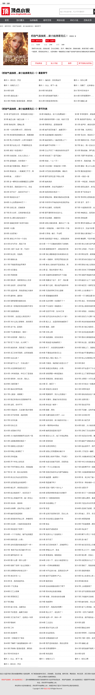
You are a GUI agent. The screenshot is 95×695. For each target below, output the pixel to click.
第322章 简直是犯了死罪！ (14, 529)
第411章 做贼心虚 (80, 101)
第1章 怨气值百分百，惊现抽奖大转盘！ (19, 114)
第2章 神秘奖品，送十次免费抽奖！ (53, 114)
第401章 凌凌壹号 (10, 633)
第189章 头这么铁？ (11, 358)
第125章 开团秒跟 (10, 275)
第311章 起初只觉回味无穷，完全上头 (53, 514)
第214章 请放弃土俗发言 (48, 389)
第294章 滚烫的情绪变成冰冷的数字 (53, 493)
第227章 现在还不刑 (82, 405)
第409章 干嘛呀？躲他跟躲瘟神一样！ (18, 643)
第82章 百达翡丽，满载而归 (50, 218)
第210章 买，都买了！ (47, 384)
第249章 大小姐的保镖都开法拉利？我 (18, 436)
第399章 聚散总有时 (82, 628)
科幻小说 (74, 20)
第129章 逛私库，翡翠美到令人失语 (17, 280)
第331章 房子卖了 (46, 539)
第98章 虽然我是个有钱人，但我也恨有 (54, 239)
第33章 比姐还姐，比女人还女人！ (17, 156)
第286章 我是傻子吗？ (47, 482)
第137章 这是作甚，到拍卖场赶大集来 (18, 290)
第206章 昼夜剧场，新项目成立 (51, 379)
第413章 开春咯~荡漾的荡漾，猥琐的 (18, 101)
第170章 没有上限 (46, 332)
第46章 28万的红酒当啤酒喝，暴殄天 (53, 171)
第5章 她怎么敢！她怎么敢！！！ (16, 119)
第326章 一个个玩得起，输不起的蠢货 (18, 534)
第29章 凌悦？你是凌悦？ (13, 150)
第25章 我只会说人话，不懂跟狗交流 (18, 145)
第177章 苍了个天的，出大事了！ (16, 342)
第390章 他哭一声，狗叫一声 (50, 617)
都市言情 (47, 20)
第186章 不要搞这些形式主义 (50, 353)
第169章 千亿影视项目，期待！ (16, 332)
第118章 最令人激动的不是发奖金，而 (53, 265)
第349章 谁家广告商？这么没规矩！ (17, 565)
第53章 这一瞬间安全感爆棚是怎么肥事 (19, 182)
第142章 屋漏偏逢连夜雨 (48, 296)
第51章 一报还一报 (82, 176)
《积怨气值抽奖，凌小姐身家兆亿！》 (13, 680)
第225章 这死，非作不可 (13, 405)
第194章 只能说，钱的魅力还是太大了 (53, 363)
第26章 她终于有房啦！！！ (50, 145)
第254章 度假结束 (46, 441)
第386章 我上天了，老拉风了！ (51, 612)
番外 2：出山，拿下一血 (48, 85)
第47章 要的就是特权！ (84, 171)
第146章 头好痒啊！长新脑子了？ (52, 301)
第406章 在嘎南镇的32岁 (48, 638)
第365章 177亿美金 (11, 586)
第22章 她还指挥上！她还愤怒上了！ (53, 140)
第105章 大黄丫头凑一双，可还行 (16, 249)
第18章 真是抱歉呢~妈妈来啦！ (51, 135)
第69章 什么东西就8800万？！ (15, 202)
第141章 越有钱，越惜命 (13, 296)
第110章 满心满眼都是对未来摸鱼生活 (53, 254)
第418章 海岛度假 (45, 91)
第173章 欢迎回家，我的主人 (15, 337)
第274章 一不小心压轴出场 (49, 467)
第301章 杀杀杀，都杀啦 (13, 503)
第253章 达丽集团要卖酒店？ (15, 441)
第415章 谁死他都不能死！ (49, 96)
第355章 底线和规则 (82, 571)
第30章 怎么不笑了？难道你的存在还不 (54, 150)
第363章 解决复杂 (81, 581)
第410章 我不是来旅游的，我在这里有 (53, 643)
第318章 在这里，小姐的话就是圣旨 (17, 524)
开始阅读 (38, 63)
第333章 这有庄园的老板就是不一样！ (18, 545)
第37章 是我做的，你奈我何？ (15, 161)
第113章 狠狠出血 (10, 259)
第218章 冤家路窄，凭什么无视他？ (53, 394)
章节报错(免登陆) (85, 63)
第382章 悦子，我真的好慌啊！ (51, 607)
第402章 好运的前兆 (47, 633)
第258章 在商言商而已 (47, 446)
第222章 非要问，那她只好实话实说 (53, 399)
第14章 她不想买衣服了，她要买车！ (53, 130)
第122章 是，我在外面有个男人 (51, 270)
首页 (7, 20)
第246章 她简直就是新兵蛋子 (50, 431)
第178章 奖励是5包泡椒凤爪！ (50, 342)
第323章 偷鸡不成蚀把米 (48, 529)
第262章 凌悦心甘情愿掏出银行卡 (52, 451)
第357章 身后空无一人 (12, 576)
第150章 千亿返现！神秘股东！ (51, 306)
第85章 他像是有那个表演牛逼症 (16, 223)
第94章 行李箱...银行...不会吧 (50, 233)
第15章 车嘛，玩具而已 (84, 130)
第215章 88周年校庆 (82, 389)
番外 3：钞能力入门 (11, 85)
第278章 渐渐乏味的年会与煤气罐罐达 (53, 472)
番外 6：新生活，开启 (12, 80)
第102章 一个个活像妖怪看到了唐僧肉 (53, 244)
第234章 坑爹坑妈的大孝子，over (52, 415)
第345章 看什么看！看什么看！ (16, 560)
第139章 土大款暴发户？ (84, 290)
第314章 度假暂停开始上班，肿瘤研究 (18, 519)
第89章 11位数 (9, 228)
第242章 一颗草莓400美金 (49, 425)
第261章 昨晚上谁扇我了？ (14, 451)
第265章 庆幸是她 (10, 456)
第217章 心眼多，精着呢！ (14, 394)
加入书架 (54, 63)
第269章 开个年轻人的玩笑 (14, 462)
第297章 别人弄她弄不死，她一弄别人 (18, 498)
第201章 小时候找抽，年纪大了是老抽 (18, 373)
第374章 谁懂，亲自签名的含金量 (52, 597)
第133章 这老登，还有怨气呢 (15, 285)
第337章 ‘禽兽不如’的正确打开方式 (17, 550)
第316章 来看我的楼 (82, 519)
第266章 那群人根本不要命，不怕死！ (53, 456)
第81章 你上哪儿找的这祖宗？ (15, 218)
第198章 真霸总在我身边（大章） (52, 368)
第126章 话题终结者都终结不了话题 (53, 275)
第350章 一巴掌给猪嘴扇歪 (49, 565)
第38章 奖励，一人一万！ (49, 161)
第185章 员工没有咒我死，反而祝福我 (18, 353)
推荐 (69, 63)
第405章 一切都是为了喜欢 (14, 638)
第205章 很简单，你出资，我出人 (16, 379)
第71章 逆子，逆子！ (83, 202)
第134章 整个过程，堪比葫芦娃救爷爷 (53, 285)
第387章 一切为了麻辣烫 (84, 612)
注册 (8, 3)
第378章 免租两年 (46, 602)
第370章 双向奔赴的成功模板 (50, 591)
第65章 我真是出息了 (12, 197)
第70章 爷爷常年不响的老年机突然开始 (54, 202)
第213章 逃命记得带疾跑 (13, 389)
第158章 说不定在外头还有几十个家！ (53, 316)
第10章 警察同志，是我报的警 (50, 124)
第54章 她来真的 (45, 182)
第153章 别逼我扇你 (11, 311)
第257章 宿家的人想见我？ (14, 446)
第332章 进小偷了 (81, 539)
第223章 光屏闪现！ (82, 399)
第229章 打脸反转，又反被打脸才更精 (18, 410)
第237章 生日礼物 (10, 420)
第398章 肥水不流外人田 (48, 628)
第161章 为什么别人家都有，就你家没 (18, 322)
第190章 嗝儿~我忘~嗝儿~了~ (50, 358)
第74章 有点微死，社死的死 (50, 207)
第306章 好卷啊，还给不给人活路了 (17, 508)
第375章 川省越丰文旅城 (84, 597)
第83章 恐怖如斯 (81, 218)
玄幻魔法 (20, 20)
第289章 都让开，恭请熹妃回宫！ (16, 488)
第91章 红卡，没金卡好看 (84, 228)
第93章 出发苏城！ (11, 233)
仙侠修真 (34, 20)
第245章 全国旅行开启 (12, 431)
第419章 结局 (9, 91)
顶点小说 (47, 688)
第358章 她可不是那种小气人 (50, 576)
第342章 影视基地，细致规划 (50, 555)
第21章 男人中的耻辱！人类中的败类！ (19, 140)
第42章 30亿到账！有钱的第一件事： (53, 166)
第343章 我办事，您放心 (84, 555)
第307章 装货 (44, 508)
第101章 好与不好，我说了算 (15, 244)
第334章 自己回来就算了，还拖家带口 (53, 545)
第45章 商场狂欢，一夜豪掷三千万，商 (19, 171)
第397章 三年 (9, 628)
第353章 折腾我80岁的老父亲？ (16, 571)
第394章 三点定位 (46, 622)
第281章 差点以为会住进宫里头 (16, 477)
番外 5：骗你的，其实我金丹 (50, 80)
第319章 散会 (44, 524)
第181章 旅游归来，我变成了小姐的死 (18, 348)
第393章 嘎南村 (10, 622)
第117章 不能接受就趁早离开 (15, 265)
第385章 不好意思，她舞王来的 (16, 612)
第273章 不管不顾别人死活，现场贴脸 (18, 467)
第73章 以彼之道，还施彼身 (14, 207)
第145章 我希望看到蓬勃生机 (15, 301)
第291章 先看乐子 (81, 488)
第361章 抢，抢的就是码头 (14, 581)
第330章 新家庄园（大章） (14, 539)
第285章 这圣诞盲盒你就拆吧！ (16, 482)
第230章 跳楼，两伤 (47, 410)
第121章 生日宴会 (10, 270)
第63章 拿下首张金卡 (83, 192)
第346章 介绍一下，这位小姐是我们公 (53, 560)
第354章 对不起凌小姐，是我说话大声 (53, 571)
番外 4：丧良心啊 (80, 80)
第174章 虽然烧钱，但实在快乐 (51, 337)
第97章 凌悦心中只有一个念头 (15, 239)
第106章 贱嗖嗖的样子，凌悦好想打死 (53, 249)
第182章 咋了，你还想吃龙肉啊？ (52, 348)
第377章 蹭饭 (9, 602)
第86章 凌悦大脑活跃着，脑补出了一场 (54, 223)
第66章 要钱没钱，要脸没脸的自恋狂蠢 (54, 197)
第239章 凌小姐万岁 (82, 420)
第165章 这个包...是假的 (13, 327)
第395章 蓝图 (80, 622)
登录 (3, 3)
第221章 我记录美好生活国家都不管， (18, 399)
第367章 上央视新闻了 (83, 586)
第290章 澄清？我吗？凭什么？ (51, 488)
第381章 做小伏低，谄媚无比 (15, 607)
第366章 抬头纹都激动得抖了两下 (52, 586)
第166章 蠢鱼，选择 (47, 327)
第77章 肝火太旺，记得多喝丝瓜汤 (17, 213)
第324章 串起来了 (81, 529)
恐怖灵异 (88, 20)
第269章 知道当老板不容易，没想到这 (53, 462)
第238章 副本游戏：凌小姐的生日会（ (53, 420)
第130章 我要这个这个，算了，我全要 (53, 280)
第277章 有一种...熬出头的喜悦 (15, 472)
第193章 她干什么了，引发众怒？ (16, 363)
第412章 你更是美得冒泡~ (48, 101)
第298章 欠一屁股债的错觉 (49, 498)
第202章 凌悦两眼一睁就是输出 (51, 373)
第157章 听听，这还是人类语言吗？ (17, 316)
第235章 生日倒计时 (82, 415)
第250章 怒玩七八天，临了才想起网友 (53, 436)
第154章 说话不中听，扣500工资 (51, 311)
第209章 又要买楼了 (11, 384)
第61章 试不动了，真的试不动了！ (17, 192)
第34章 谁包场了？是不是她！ (50, 156)
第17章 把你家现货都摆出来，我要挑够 (19, 135)
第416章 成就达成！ (11, 96)
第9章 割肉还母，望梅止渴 (14, 124)
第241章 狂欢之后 (10, 425)
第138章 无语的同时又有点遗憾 (51, 290)
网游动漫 (61, 20)
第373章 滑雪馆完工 (11, 597)
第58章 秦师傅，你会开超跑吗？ (51, 187)
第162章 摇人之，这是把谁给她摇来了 (53, 322)
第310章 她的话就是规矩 (13, 514)
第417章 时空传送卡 (81, 91)
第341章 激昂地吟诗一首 (13, 555)
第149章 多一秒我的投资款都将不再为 (18, 306)
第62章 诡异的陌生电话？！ (50, 192)
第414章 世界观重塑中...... (84, 96)
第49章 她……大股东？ (13, 176)
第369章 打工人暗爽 (11, 591)
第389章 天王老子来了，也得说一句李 (18, 617)
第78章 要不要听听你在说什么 (50, 213)
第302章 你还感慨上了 (47, 503)
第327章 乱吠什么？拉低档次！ (51, 534)
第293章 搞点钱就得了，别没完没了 (17, 493)
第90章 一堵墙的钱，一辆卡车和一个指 (54, 228)
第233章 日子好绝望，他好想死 (16, 415)
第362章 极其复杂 (46, 581)
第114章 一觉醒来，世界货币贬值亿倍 (53, 259)
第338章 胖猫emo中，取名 (49, 550)
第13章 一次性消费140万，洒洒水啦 (17, 130)
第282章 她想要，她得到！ (49, 477)
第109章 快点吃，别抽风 (13, 254)
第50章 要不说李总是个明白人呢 (51, 176)
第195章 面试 (80, 363)
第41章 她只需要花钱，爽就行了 (16, 166)
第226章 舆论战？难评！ (48, 405)
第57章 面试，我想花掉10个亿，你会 (18, 187)
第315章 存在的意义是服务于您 (51, 519)
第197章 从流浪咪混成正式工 (15, 368)
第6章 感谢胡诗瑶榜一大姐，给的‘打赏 (54, 119)
